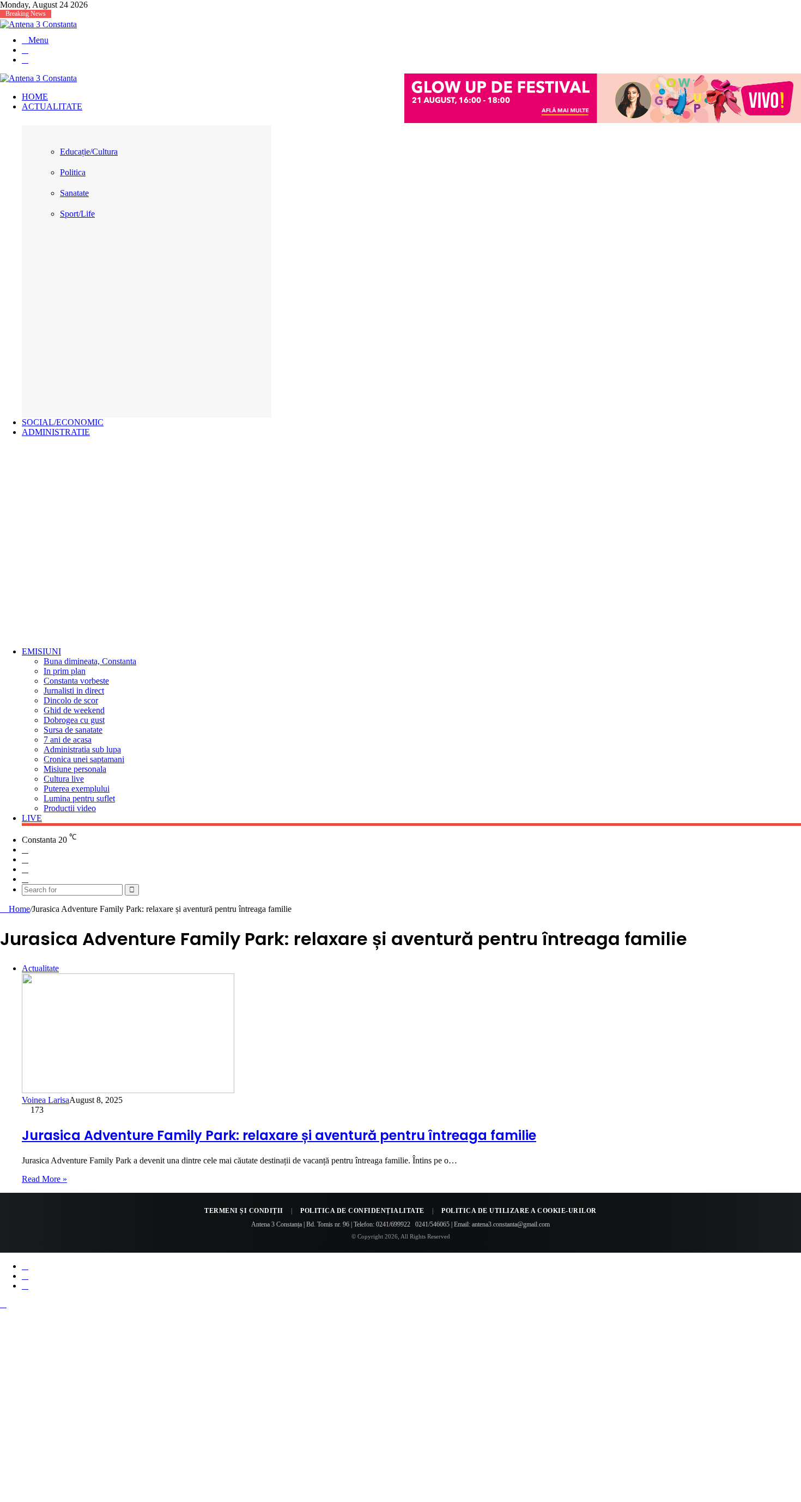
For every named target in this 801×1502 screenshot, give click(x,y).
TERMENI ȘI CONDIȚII (243, 1211)
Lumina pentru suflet (79, 798)
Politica (73, 172)
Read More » (44, 1179)
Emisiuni (41, 651)
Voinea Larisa (45, 1100)
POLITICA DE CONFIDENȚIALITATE (362, 1211)
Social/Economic (63, 422)
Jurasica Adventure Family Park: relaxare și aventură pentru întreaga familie (279, 1135)
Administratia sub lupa (82, 749)
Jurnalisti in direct (74, 690)
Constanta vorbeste (76, 680)
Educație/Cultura (89, 151)
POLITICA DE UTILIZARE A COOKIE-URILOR (519, 1211)
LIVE (32, 818)
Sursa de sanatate (73, 729)
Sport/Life (77, 213)
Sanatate (74, 193)
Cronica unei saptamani (84, 759)
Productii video (70, 808)
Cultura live (64, 778)
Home (35, 96)
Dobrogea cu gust (74, 720)
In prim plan (65, 671)
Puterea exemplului (77, 788)
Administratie (56, 432)
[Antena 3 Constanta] (38, 24)
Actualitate (52, 106)
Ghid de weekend (74, 710)
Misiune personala (75, 769)
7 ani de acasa (68, 739)
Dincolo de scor (71, 700)
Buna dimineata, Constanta (90, 661)
